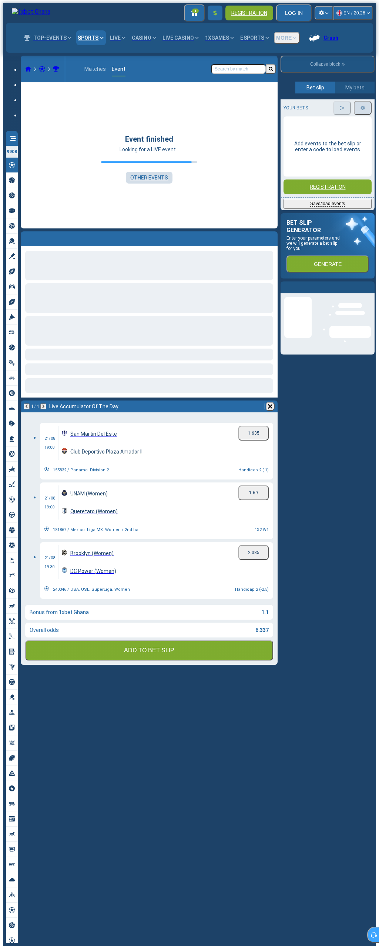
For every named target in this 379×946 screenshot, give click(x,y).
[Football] (42, 69)
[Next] (46, 237)
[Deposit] (215, 13)
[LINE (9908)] (28, 69)
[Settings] (324, 13)
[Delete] (270, 237)
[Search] (271, 69)
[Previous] (27, 237)
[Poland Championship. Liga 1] (55, 69)
